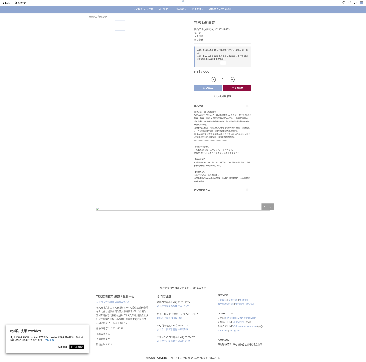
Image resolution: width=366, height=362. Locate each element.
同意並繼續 (77, 346)
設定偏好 (62, 346)
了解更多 (49, 340)
